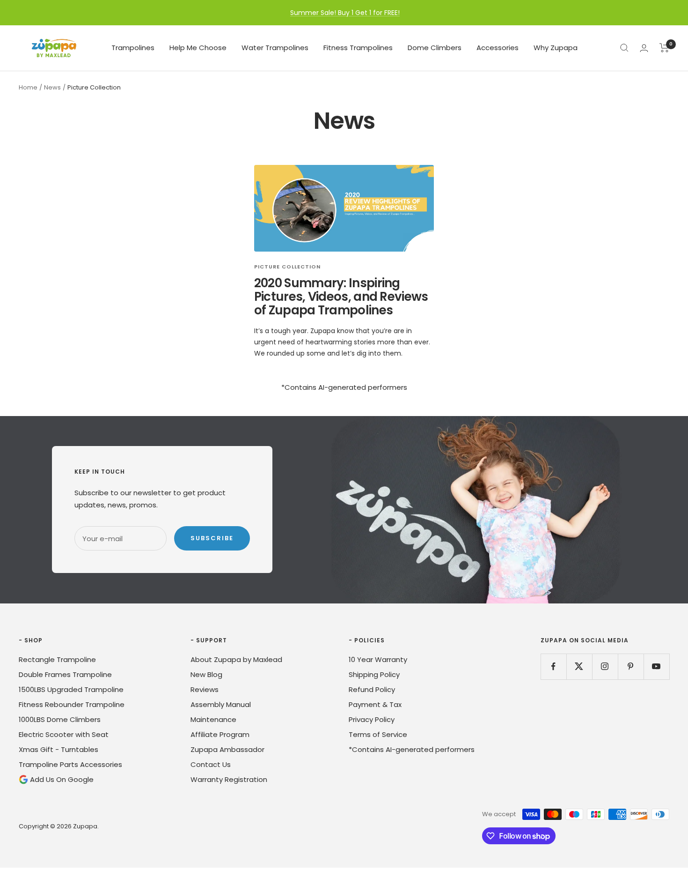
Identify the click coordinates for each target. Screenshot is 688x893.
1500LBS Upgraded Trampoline (71, 689)
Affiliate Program (219, 734)
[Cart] (664, 47)
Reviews (204, 689)
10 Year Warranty (378, 659)
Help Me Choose (198, 47)
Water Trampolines (275, 47)
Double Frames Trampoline (65, 674)
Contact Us (210, 764)
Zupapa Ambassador (227, 749)
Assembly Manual (220, 704)
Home (28, 87)
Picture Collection (287, 266)
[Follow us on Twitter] (579, 666)
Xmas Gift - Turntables (58, 749)
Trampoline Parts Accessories (70, 764)
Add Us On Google (61, 779)
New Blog (206, 674)
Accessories (497, 47)
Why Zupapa (556, 47)
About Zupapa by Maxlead (236, 659)
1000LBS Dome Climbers (60, 719)
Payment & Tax (375, 704)
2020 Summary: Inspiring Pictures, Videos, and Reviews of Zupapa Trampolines (341, 297)
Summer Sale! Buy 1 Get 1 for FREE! (345, 12)
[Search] (624, 48)
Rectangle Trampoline (57, 659)
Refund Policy (372, 689)
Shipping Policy (374, 674)
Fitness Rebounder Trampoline (71, 704)
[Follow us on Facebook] (553, 666)
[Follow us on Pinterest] (631, 666)
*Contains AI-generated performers (412, 749)
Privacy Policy (372, 719)
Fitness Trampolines (358, 47)
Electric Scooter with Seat (64, 734)
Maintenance (213, 719)
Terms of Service (378, 734)
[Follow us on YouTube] (656, 666)
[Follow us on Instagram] (605, 666)
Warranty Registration (228, 779)
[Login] (644, 48)
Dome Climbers (434, 47)
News (52, 87)
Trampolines (132, 47)
